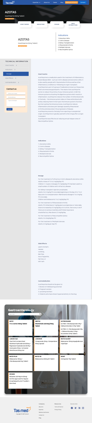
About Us (47, 2)
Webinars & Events (71, 2)
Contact (82, 2)
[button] (36, 2)
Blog (62, 2)
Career (55, 2)
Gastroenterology (10, 18)
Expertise (35, 2)
